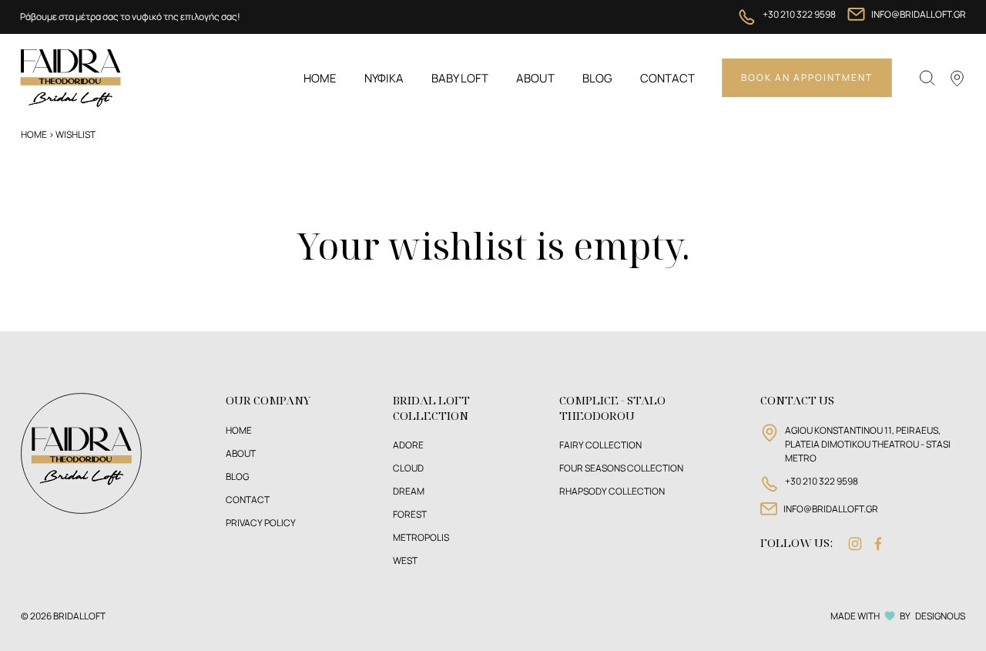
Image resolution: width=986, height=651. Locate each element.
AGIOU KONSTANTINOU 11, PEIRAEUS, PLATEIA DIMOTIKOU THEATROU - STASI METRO (868, 444)
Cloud (408, 468)
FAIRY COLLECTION (600, 445)
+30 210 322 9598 (799, 14)
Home (320, 78)
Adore (408, 445)
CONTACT (248, 499)
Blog (597, 78)
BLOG (237, 476)
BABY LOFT (459, 78)
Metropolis (421, 537)
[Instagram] (855, 543)
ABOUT (241, 453)
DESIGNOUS (940, 616)
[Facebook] (878, 543)
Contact (667, 78)
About (535, 78)
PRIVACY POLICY (261, 523)
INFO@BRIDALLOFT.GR (918, 14)
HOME (239, 430)
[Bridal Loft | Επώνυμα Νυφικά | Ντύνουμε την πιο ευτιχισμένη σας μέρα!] (70, 76)
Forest (410, 514)
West (405, 560)
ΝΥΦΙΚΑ (384, 78)
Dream (408, 491)
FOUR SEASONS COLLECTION (621, 468)
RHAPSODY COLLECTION (612, 491)
